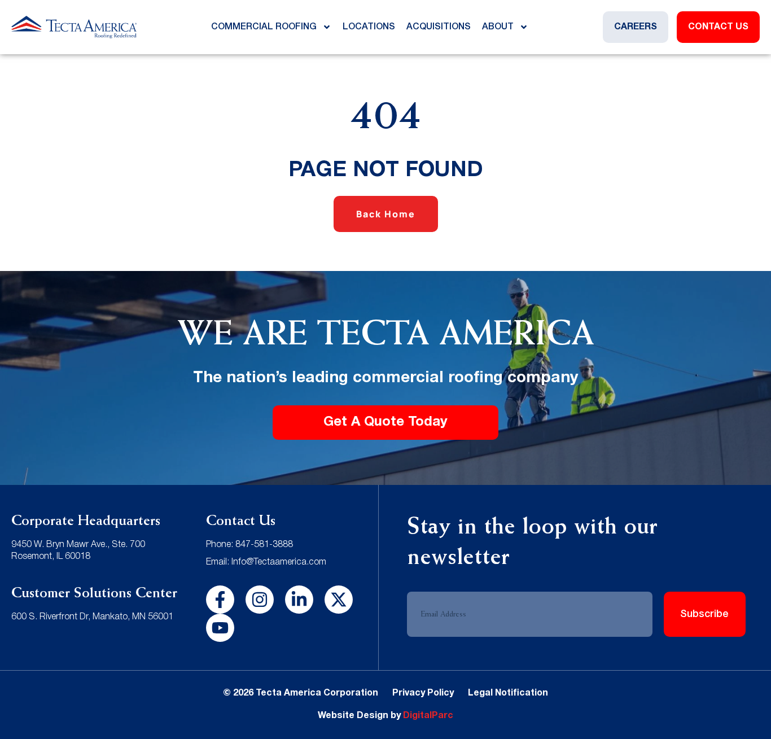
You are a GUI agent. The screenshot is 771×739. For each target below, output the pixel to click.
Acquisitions (438, 27)
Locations (369, 27)
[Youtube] (220, 628)
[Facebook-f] (220, 599)
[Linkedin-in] (299, 599)
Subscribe (704, 614)
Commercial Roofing (264, 27)
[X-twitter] (339, 599)
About (498, 27)
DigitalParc (428, 716)
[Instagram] (260, 599)
